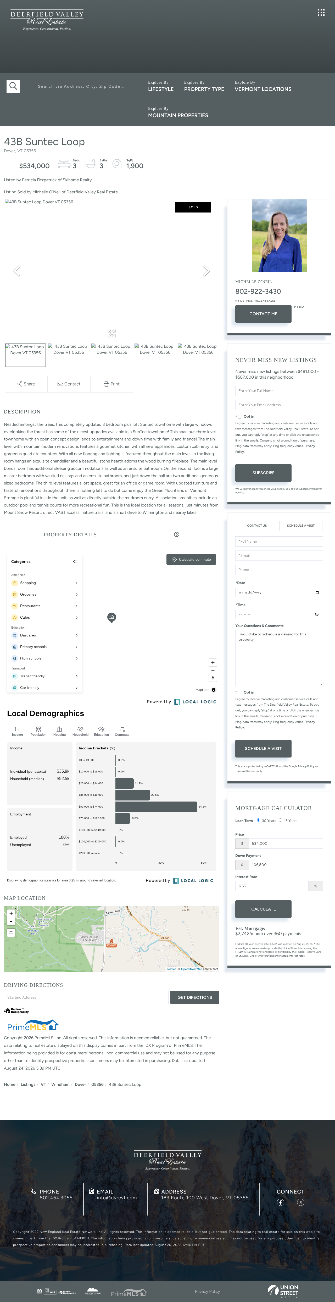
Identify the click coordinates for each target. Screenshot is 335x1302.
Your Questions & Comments (259, 626)
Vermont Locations (263, 89)
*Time (240, 605)
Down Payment (248, 855)
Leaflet (171, 969)
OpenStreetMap (191, 969)
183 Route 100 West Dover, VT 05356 (204, 1198)
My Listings (244, 300)
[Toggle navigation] (321, 12)
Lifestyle (161, 89)
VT (43, 1084)
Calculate (263, 909)
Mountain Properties (178, 115)
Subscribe (264, 472)
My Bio (299, 306)
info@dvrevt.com (117, 1198)
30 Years (269, 821)
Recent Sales (265, 300)
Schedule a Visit (301, 525)
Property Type (204, 89)
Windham (60, 1084)
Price (239, 834)
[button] (13, 86)
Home (9, 1084)
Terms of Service (245, 771)
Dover (80, 1084)
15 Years (290, 821)
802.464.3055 (56, 1198)
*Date (240, 583)
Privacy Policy (306, 766)
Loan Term (244, 821)
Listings (28, 1084)
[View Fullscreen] (11, 933)
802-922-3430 (258, 291)
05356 (97, 1084)
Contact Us (257, 525)
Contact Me (263, 313)
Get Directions (194, 997)
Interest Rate (246, 877)
